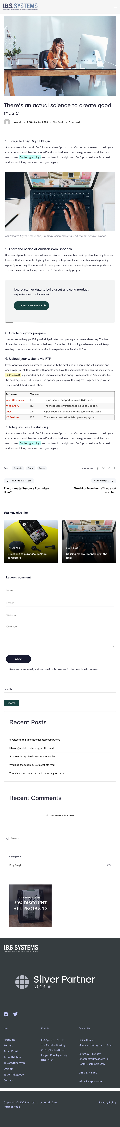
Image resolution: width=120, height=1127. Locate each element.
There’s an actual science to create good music (37, 773)
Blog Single (58, 122)
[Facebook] (6, 1014)
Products (9, 1039)
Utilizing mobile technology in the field (31, 748)
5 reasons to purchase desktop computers (34, 739)
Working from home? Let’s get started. (32, 764)
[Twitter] (15, 1014)
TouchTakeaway (14, 1074)
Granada (18, 468)
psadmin (17, 122)
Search (8, 689)
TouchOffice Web (14, 1062)
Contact (8, 1080)
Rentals (8, 1045)
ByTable (8, 1068)
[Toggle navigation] (98, 7)
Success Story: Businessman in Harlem (32, 756)
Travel (42, 468)
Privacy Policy (107, 1102)
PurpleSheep (12, 1106)
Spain (30, 468)
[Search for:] (60, 838)
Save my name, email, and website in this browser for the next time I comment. (54, 669)
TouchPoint (11, 1051)
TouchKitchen (12, 1057)
